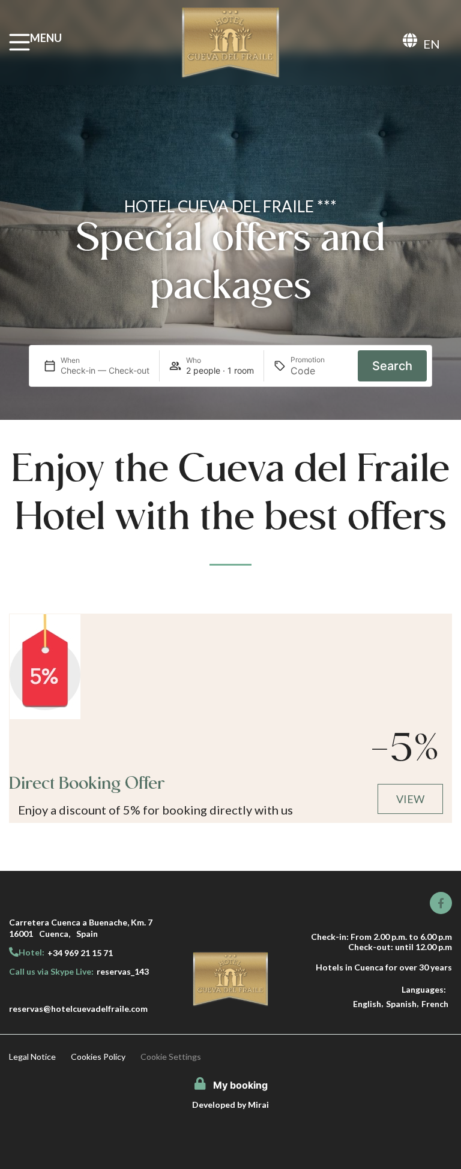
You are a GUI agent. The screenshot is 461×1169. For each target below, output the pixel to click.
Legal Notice (32, 1056)
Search (392, 366)
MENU (46, 37)
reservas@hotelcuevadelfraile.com (78, 1008)
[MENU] (19, 42)
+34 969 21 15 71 (80, 953)
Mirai (258, 1104)
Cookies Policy (98, 1056)
